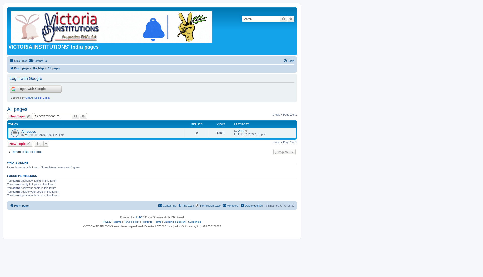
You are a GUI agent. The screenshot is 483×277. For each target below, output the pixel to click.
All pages (17, 109)
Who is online (17, 162)
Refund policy (131, 221)
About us (147, 221)
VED (28, 134)
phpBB (139, 217)
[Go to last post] (246, 131)
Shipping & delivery (175, 221)
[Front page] (111, 26)
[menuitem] (38, 61)
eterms (117, 221)
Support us (194, 221)
